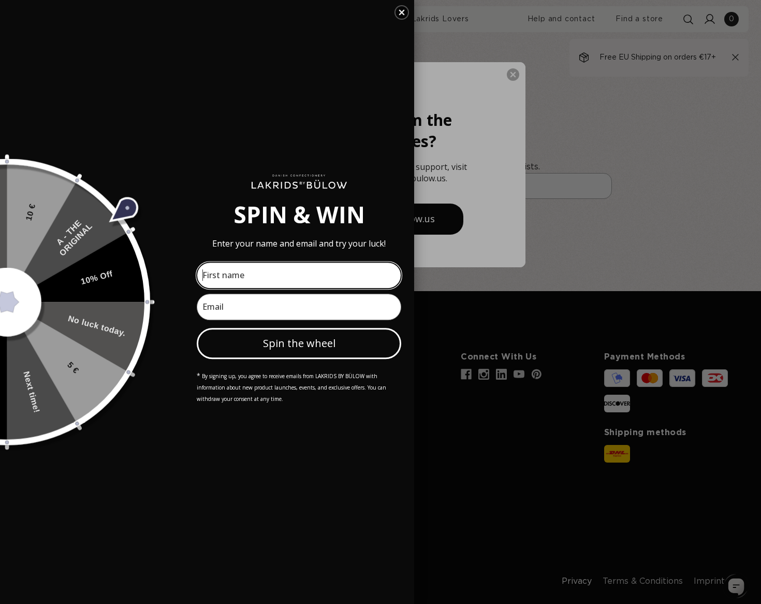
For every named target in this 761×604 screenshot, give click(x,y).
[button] (402, 12)
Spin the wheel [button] (299, 343)
